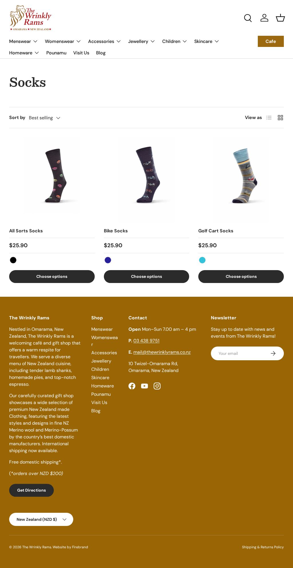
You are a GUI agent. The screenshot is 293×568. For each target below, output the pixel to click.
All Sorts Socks (26, 231)
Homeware (102, 386)
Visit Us (81, 53)
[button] (280, 17)
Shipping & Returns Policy (263, 547)
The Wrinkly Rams (36, 547)
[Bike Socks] (146, 180)
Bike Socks (116, 231)
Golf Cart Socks (215, 231)
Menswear (102, 329)
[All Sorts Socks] (52, 180)
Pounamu (56, 53)
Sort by (17, 117)
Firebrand (80, 547)
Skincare (100, 378)
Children (100, 369)
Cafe (271, 41)
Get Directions (31, 490)
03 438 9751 (146, 341)
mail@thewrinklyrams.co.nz (162, 352)
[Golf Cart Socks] (241, 180)
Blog (101, 53)
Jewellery (101, 361)
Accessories (104, 353)
